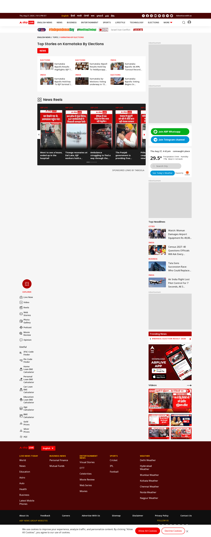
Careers (66, 516)
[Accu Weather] (187, 173)
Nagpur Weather (149, 498)
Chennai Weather (149, 486)
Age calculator (29, 408)
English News (44, 22)
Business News (58, 456)
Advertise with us (184, 15)
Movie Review (27, 333)
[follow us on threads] (151, 15)
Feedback (45, 516)
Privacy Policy (162, 516)
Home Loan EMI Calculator (29, 369)
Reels (26, 307)
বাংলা (92, 15)
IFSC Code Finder (29, 353)
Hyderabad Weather (146, 467)
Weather (145, 456)
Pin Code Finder (28, 360)
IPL (111, 466)
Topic (55, 37)
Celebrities (86, 473)
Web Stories (27, 314)
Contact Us (186, 516)
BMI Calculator (29, 416)
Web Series (86, 485)
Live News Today (28, 456)
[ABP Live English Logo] (26, 22)
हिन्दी (73, 15)
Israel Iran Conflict (120, 30)
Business (72, 22)
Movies (83, 491)
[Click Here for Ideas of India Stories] (103, 30)
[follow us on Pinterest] (163, 15)
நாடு (107, 15)
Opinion (27, 339)
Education (24, 471)
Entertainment (89, 22)
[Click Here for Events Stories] (138, 30)
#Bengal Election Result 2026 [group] (169, 339)
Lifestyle (120, 22)
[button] (27, 286)
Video (26, 302)
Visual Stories (87, 462)
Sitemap (116, 516)
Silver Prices (26, 430)
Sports (107, 22)
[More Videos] (189, 385)
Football (114, 471)
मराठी (79, 15)
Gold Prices (26, 423)
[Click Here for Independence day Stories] (61, 30)
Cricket (113, 460)
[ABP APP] (159, 370)
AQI (25, 436)
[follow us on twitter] (143, 15)
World (22, 460)
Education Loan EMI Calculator (29, 399)
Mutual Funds (57, 466)
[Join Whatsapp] (171, 15)
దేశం (113, 15)
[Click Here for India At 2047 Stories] (41, 30)
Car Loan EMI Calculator (29, 389)
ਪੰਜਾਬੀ (86, 15)
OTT (82, 468)
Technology (136, 22)
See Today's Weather (163, 173)
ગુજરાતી (99, 15)
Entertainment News (89, 457)
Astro (22, 477)
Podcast (28, 327)
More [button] (166, 22)
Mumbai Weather (149, 475)
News (59, 22)
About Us (24, 516)
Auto (21, 483)
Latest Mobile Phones (26, 502)
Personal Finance (59, 460)
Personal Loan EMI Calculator (29, 379)
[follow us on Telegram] (167, 15)
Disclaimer (137, 516)
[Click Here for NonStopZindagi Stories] (86, 30)
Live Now (28, 297)
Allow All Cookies (147, 530)
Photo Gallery (27, 321)
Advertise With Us (91, 516)
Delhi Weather (148, 460)
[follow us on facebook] (147, 15)
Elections (153, 22)
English (65, 15)
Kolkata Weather (149, 480)
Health (23, 489)
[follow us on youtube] (155, 15)
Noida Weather (148, 492)
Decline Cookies (173, 530)
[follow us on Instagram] (159, 15)
